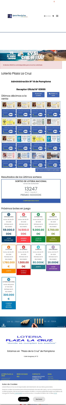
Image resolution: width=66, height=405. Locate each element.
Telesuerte (50, 376)
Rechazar (39, 399)
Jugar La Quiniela (23, 272)
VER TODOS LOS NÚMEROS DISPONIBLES (48, 170)
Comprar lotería (5, 380)
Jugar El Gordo (23, 239)
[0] (53, 16)
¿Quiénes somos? (5, 378)
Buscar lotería (39, 94)
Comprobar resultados (31, 201)
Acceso (48, 16)
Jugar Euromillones (8, 239)
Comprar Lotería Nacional (9, 305)
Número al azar (54, 94)
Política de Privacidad (53, 380)
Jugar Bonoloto (53, 239)
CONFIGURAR (18, 393)
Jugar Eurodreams (53, 268)
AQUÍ (55, 393)
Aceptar (23, 399)
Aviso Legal (50, 378)
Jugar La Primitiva (38, 239)
